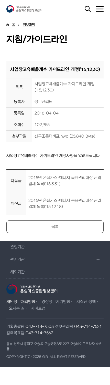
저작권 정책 (86, 301)
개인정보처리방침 (20, 301)
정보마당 (29, 25)
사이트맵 (38, 308)
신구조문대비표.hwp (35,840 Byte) (65, 136)
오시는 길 (17, 308)
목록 (55, 226)
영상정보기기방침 (55, 301)
